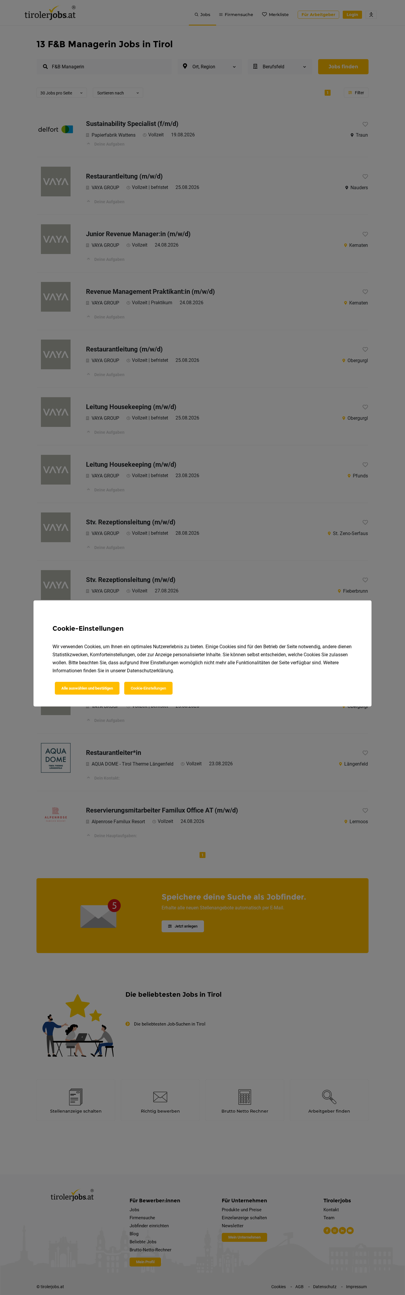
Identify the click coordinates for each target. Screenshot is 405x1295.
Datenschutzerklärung (150, 670)
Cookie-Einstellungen (148, 688)
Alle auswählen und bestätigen (87, 688)
